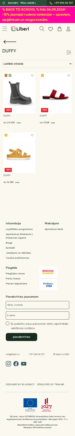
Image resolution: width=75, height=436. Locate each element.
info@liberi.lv (13, 354)
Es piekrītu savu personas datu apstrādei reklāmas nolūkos (39, 326)
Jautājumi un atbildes (18, 253)
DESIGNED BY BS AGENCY (20, 384)
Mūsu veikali (27, 3)
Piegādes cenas (15, 274)
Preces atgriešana (16, 284)
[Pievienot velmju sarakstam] (32, 76)
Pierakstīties (21, 337)
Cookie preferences (17, 258)
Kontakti (10, 248)
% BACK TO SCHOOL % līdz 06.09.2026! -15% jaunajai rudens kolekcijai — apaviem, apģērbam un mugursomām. (36, 15)
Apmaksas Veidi (54, 229)
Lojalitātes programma (19, 229)
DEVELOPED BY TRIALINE (50, 384)
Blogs (9, 243)
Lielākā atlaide (13, 63)
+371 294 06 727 (37, 354)
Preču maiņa (13, 279)
